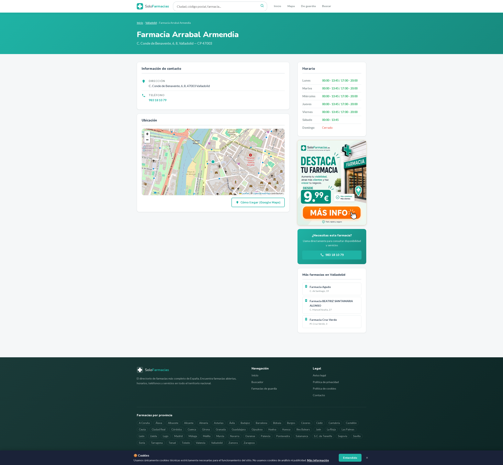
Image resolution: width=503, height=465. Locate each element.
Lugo (165, 436)
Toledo (186, 442)
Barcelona (261, 423)
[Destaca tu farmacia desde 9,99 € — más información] (331, 182)
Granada (221, 429)
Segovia (342, 436)
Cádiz (319, 423)
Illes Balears (303, 429)
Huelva (272, 429)
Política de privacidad (326, 382)
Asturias (218, 423)
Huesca (286, 429)
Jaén (318, 429)
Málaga (193, 436)
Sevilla (357, 436)
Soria (142, 442)
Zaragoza (249, 442)
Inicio (277, 6)
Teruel (172, 442)
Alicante (188, 423)
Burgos (291, 423)
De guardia (308, 6)
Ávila (232, 423)
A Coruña (144, 423)
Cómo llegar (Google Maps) (260, 202)
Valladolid (151, 22)
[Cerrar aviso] (367, 457)
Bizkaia (277, 423)
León (141, 436)
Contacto (319, 395)
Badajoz (245, 423)
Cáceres (305, 423)
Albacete (173, 423)
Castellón (351, 423)
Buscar (326, 6)
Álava (159, 423)
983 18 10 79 (157, 100)
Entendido (350, 458)
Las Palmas (348, 429)
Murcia (220, 436)
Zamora (233, 442)
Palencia (265, 436)
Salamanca (302, 436)
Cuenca (192, 429)
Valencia (200, 442)
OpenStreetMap (261, 193)
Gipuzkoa (257, 429)
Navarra (234, 436)
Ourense (250, 436)
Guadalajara (239, 429)
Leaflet (245, 193)
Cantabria (334, 423)
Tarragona (157, 442)
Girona (206, 429)
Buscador (257, 382)
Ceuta (142, 429)
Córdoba (176, 429)
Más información (318, 460)
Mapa (291, 6)
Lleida (153, 436)
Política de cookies (324, 388)
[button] (213, 162)
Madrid (178, 436)
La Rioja (331, 429)
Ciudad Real (158, 429)
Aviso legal (319, 375)
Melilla (206, 436)
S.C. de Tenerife (323, 436)
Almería (203, 423)
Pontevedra (283, 436)
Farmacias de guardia (264, 388)
